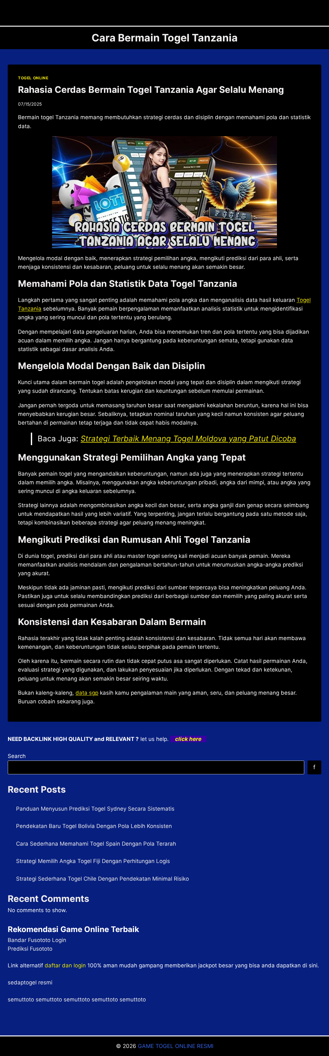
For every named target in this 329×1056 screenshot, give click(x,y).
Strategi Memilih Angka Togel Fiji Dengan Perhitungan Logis (93, 861)
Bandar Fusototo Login (37, 940)
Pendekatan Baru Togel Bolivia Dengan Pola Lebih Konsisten (94, 826)
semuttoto (21, 999)
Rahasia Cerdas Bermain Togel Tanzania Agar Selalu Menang (151, 89)
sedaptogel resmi (30, 982)
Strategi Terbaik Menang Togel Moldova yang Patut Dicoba (188, 438)
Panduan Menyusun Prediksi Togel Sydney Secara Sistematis (95, 808)
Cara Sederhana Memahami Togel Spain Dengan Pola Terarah (96, 843)
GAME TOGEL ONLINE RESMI (175, 1046)
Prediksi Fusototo (30, 949)
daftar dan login (65, 965)
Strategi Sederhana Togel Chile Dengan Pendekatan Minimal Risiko (102, 879)
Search (17, 756)
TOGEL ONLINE (33, 77)
